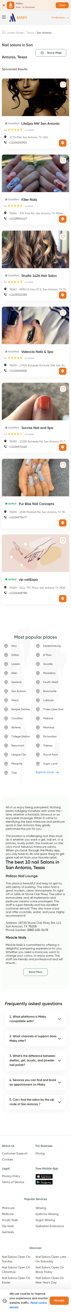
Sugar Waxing (45, 1220)
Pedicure (8, 1214)
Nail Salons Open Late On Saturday (51, 1259)
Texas (30, 33)
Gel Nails (8, 1232)
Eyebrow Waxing (47, 1214)
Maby (49, 850)
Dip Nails (8, 1226)
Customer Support (14, 1153)
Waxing (41, 1208)
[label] (4, 33)
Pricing (40, 1153)
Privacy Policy (11, 1176)
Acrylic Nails (10, 1220)
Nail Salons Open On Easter (16, 1280)
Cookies (7, 1159)
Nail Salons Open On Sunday (16, 1259)
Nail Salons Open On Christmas (16, 1270)
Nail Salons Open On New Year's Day (50, 1280)
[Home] (18, 17)
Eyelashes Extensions (50, 1226)
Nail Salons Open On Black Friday (50, 1270)
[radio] (9, 130)
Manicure (8, 1208)
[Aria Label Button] (62, 143)
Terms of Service (13, 1182)
